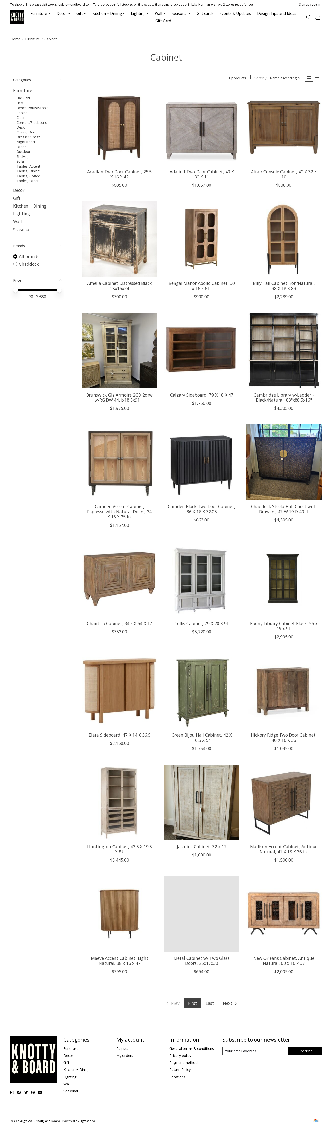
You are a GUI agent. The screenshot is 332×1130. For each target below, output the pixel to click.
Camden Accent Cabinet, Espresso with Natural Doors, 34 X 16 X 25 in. (119, 511)
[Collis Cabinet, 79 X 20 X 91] (201, 579)
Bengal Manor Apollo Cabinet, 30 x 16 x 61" (202, 285)
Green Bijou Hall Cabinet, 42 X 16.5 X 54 (202, 737)
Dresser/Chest (28, 136)
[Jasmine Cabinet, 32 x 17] (201, 802)
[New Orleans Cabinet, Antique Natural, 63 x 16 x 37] (283, 914)
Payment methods (184, 1062)
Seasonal (22, 229)
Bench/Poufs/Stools (32, 107)
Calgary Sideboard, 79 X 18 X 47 (201, 395)
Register (123, 1048)
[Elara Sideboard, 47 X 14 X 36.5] (119, 690)
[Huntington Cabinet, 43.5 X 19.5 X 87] (119, 802)
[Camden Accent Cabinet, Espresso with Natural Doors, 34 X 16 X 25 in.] (119, 462)
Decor (18, 190)
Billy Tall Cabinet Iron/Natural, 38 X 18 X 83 (284, 285)
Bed (20, 102)
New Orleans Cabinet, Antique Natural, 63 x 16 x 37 (283, 960)
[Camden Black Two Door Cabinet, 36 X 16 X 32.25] (201, 462)
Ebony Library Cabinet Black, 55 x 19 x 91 (283, 625)
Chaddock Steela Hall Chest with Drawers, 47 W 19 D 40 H (284, 508)
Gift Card (163, 21)
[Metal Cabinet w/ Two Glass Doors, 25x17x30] (201, 914)
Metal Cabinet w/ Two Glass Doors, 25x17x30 (202, 960)
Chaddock (29, 264)
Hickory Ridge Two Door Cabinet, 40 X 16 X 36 (284, 737)
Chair (21, 117)
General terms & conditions (191, 1048)
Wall (17, 221)
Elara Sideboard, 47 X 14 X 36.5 (119, 735)
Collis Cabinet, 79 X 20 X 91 (202, 623)
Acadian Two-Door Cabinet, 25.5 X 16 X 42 (119, 174)
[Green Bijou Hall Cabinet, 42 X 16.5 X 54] (201, 690)
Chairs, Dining (28, 132)
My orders (124, 1055)
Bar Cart (23, 98)
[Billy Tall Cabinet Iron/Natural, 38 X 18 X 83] (283, 239)
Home (15, 38)
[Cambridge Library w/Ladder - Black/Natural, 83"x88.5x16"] (283, 350)
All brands (29, 256)
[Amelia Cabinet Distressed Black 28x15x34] (119, 239)
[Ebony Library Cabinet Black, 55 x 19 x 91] (283, 579)
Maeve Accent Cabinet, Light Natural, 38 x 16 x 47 (119, 960)
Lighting (21, 214)
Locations (177, 1076)
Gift (17, 198)
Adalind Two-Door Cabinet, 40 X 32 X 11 (202, 174)
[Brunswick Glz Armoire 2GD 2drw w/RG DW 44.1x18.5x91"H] (119, 350)
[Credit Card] (316, 1121)
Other (21, 146)
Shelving (23, 156)
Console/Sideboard (32, 122)
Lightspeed (87, 1121)
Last (210, 1003)
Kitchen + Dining (29, 206)
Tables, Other (28, 180)
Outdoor (24, 151)
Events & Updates (235, 13)
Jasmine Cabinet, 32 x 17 (202, 846)
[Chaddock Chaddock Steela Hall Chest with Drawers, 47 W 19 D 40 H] (283, 462)
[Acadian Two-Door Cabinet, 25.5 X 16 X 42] (119, 127)
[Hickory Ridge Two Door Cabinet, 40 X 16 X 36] (283, 690)
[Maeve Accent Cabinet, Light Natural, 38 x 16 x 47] (119, 914)
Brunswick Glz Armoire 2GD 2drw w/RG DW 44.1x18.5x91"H (119, 397)
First (192, 1003)
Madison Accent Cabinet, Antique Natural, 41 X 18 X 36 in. (283, 849)
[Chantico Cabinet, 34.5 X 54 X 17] (119, 579)
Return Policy (180, 1069)
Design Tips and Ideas (276, 13)
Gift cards (205, 13)
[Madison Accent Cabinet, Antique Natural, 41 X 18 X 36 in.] (283, 802)
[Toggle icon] (308, 17)
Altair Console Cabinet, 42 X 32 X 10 (284, 174)
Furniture (32, 38)
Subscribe (305, 1050)
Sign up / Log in (309, 4)
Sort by (260, 77)
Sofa (20, 161)
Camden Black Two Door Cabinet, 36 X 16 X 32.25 (201, 508)
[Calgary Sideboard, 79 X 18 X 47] (201, 350)
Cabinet (23, 112)
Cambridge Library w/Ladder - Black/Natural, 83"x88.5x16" (284, 397)
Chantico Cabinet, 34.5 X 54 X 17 (119, 623)
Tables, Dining (28, 170)
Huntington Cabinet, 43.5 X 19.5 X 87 (119, 849)
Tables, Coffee (28, 175)
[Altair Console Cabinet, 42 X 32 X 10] (283, 127)
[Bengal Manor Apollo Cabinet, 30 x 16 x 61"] (201, 239)
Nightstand (26, 141)
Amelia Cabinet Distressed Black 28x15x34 (119, 285)
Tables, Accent (28, 166)
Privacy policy (180, 1055)
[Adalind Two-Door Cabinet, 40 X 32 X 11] (201, 127)
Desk (21, 127)
